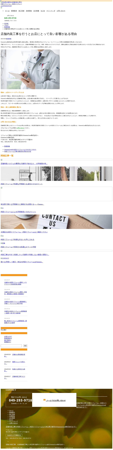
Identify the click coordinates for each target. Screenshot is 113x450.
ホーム (7, 11)
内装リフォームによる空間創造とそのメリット (18, 212)
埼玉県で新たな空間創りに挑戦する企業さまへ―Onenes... (22, 204)
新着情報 (8, 38)
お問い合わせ (61, 11)
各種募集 (29, 11)
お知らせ (8, 336)
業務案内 (14, 11)
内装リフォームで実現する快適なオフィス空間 (18, 247)
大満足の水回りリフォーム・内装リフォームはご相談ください (24, 232)
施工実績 (21, 11)
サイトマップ (51, 11)
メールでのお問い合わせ (56, 400)
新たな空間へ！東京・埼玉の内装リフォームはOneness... (22, 262)
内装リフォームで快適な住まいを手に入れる (17, 239)
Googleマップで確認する (14, 435)
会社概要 (36, 11)
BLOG (43, 11)
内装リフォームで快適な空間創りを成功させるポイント (22, 184)
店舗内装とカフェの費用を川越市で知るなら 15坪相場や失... (24, 164)
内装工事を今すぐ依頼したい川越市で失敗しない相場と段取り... (25, 255)
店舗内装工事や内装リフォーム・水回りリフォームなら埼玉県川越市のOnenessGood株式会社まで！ (91, 405)
